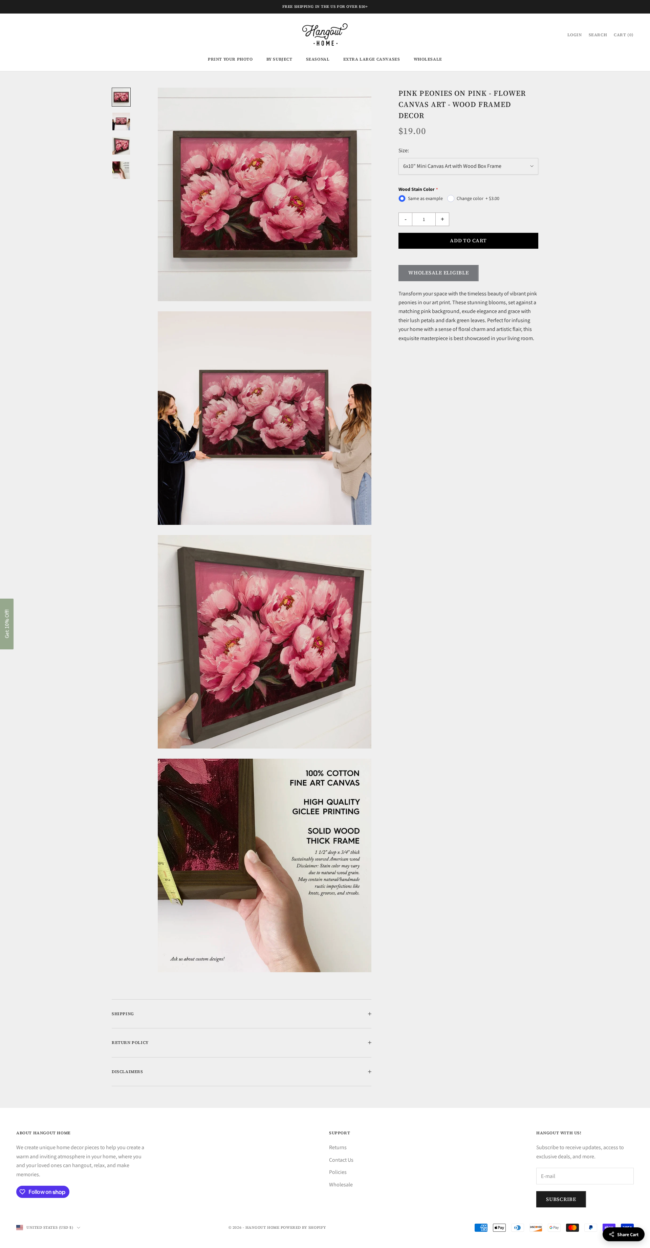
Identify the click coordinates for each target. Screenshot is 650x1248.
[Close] (413, 564)
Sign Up (325, 641)
